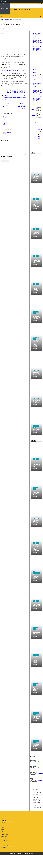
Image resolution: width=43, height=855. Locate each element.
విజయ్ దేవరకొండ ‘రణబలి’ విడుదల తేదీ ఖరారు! (37, 37)
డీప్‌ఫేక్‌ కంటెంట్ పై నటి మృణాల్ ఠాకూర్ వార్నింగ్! (36, 373)
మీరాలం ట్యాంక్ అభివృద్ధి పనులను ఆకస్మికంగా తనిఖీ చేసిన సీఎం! (37, 49)
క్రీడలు (32, 10)
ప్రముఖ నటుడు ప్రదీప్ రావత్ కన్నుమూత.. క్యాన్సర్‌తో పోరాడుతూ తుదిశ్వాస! (36, 343)
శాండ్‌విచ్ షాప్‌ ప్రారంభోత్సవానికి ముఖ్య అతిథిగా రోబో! (36, 632)
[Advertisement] (36, 58)
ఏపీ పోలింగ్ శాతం (15, 99)
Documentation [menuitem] (4, 6)
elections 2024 (10, 97)
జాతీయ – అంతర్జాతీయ (18, 10)
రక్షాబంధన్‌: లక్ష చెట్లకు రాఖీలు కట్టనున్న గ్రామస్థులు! (36, 688)
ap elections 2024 (17, 96)
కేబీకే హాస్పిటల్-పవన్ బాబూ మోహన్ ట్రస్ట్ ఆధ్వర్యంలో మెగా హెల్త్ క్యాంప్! (34, 772)
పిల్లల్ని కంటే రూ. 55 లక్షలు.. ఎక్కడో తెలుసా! (36, 717)
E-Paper (20, 13)
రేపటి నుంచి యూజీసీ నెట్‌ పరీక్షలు (38, 115)
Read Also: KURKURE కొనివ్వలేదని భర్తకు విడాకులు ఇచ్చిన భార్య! (12, 71)
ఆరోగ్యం (5, 838)
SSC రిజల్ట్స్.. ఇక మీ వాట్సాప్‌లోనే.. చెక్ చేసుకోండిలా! (39, 108)
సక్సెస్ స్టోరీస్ (6, 841)
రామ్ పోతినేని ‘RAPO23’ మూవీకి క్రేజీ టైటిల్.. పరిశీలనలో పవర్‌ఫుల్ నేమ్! (37, 41)
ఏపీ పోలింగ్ (10, 99)
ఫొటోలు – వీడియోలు (36, 74)
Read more (38, 112)
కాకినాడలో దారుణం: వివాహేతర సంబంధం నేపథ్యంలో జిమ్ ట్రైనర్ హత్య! (36, 659)
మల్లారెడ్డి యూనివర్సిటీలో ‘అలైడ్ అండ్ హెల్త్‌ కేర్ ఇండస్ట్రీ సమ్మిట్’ (33, 780)
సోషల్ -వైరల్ (6, 845)
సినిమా (28, 10)
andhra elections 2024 (8, 96)
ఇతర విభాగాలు (14, 13)
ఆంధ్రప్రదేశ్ (7, 19)
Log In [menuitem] (4, 1)
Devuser (9, 26)
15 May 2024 (4, 26)
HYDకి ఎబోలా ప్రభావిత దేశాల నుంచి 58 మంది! (33, 760)
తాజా (7, 28)
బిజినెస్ (5, 843)
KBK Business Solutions (28, 853)
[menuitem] (1, 1)
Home (2, 19)
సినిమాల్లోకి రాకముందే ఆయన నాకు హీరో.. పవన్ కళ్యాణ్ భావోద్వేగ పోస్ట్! (36, 260)
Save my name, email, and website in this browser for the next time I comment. (13, 156)
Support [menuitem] (2, 11)
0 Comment (14, 26)
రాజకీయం (37, 256)
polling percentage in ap (19, 97)
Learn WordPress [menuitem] (4, 8)
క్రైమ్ (25, 10)
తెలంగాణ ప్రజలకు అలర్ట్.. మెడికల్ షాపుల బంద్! (33, 766)
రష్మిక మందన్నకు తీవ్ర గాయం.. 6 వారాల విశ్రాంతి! (36, 401)
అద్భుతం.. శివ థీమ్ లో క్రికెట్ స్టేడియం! (36, 745)
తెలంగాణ (11, 10)
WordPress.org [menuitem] (4, 4)
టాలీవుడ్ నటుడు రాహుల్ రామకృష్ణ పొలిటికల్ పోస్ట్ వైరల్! (36, 232)
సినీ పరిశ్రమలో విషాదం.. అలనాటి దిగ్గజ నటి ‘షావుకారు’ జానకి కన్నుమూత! (36, 288)
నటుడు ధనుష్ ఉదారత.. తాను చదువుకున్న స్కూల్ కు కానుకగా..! (36, 316)
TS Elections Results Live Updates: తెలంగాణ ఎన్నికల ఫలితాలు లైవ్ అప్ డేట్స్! (36, 463)
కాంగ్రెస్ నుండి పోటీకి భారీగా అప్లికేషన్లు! (5, 122)
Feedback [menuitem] (3, 13)
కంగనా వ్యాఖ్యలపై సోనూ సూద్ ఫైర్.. (36, 430)
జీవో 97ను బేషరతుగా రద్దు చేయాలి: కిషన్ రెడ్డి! (37, 34)
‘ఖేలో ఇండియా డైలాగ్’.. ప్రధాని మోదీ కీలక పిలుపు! (37, 45)
